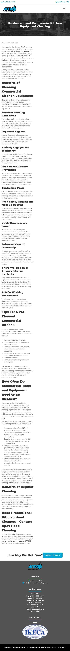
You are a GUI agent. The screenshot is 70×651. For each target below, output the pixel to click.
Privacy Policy (35, 611)
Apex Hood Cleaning (11, 534)
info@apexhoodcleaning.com (36, 583)
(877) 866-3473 (36, 581)
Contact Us (35, 594)
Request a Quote (52, 555)
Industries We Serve (35, 605)
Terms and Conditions (35, 609)
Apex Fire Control (35, 598)
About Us (35, 607)
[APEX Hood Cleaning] (9, 11)
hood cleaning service (18, 340)
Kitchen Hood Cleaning (35, 596)
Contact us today (16, 541)
